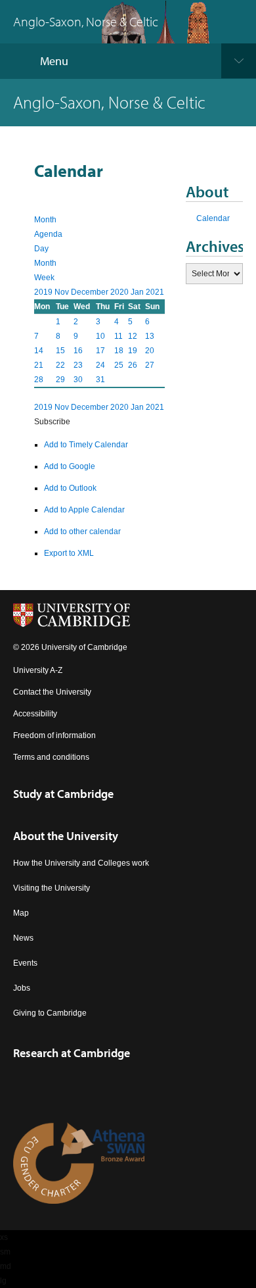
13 (149, 336)
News (23, 938)
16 (78, 350)
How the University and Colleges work (81, 863)
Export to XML (69, 553)
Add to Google (69, 466)
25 (118, 365)
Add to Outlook (70, 488)
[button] (52, 421)
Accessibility (35, 713)
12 (132, 336)
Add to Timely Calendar (86, 444)
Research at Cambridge (71, 1052)
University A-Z (37, 670)
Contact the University (52, 692)
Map (21, 913)
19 (132, 350)
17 (100, 350)
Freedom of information (54, 735)
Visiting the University (51, 888)
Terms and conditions (51, 757)
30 (78, 379)
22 (60, 365)
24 (100, 365)
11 (118, 336)
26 (132, 365)
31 (100, 379)
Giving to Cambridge (50, 1013)
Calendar (213, 218)
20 (149, 350)
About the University (65, 835)
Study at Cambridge (63, 793)
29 (60, 379)
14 (38, 350)
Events (25, 963)
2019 (44, 292)
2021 (155, 292)
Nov (62, 292)
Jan (138, 292)
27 (149, 365)
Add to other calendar (82, 531)
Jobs (21, 988)
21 (38, 365)
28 (38, 379)
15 (60, 350)
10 (100, 336)
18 (118, 350)
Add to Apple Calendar (84, 509)
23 (78, 365)
